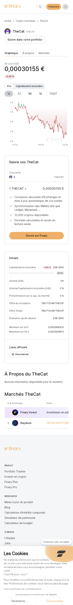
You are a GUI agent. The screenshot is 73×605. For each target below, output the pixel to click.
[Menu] (66, 7)
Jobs (7, 543)
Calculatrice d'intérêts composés (24, 512)
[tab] (11, 54)
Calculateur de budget (18, 523)
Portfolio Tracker (15, 471)
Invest (7, 20)
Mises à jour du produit (18, 502)
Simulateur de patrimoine (19, 517)
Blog (7, 507)
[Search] (40, 6)
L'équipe (9, 538)
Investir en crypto (15, 476)
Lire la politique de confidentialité (22, 589)
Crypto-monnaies (25, 20)
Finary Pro (10, 487)
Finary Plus (11, 481)
